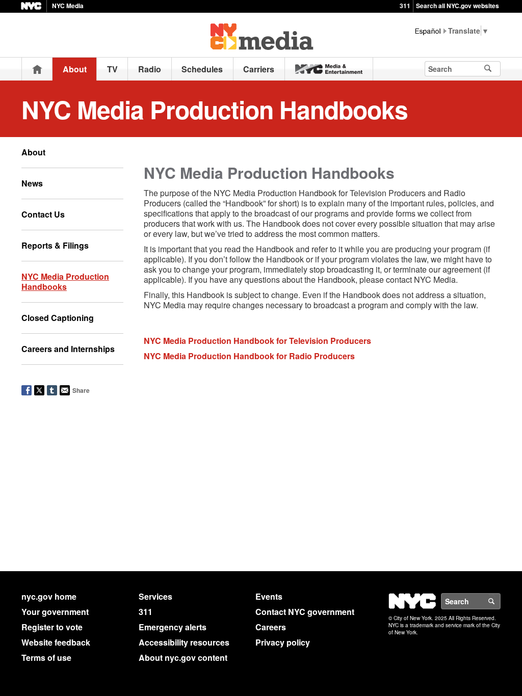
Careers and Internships (68, 349)
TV (112, 69)
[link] (329, 69)
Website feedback (55, 642)
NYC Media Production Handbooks (65, 281)
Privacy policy (282, 642)
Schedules (202, 69)
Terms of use (46, 657)
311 (405, 5)
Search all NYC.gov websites (457, 5)
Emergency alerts (172, 627)
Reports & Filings (55, 245)
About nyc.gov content (183, 657)
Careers (270, 627)
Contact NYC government (304, 612)
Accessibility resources (184, 642)
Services (155, 596)
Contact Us (43, 214)
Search (500, 601)
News (32, 183)
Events (268, 596)
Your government (55, 612)
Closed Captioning (57, 318)
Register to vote (52, 627)
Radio (149, 69)
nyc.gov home (48, 596)
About (75, 69)
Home (37, 69)
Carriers (258, 69)
